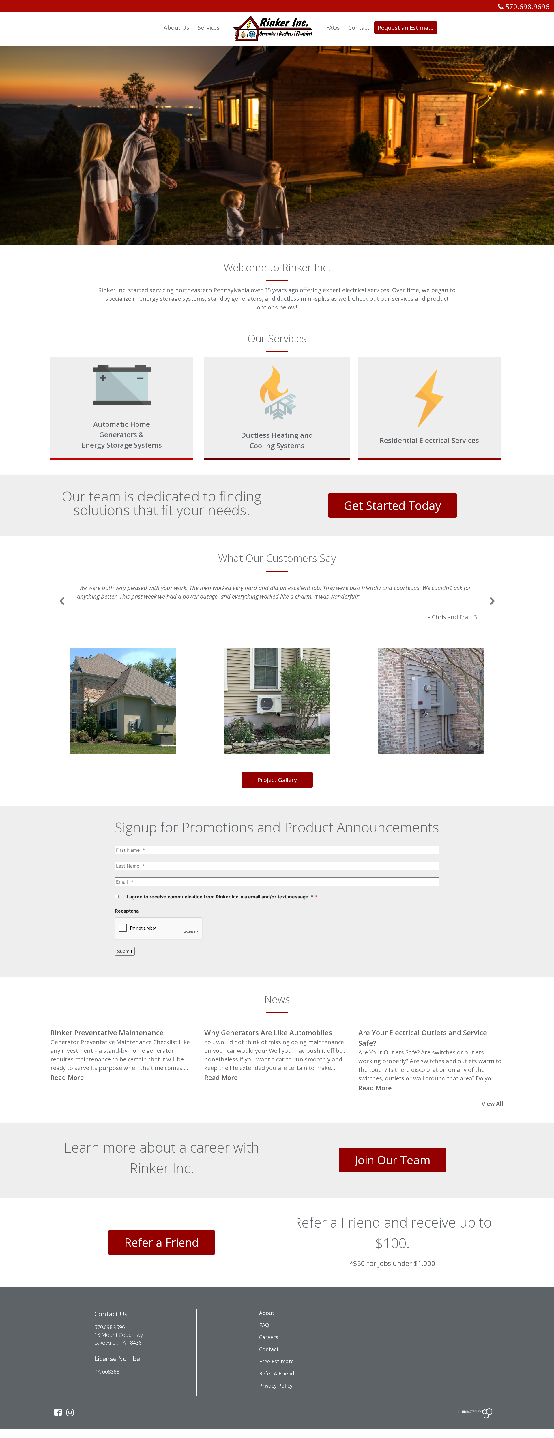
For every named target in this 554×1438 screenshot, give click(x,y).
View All (493, 1121)
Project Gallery (277, 797)
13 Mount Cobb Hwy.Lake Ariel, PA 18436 (119, 1356)
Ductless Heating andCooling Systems (277, 440)
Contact (269, 1366)
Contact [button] (358, 27)
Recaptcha (127, 928)
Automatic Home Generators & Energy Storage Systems (122, 434)
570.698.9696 (527, 6)
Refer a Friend (161, 1260)
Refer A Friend (276, 1390)
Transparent (137, 27)
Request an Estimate (406, 27)
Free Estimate (276, 1378)
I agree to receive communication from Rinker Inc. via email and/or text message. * (222, 914)
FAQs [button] (333, 27)
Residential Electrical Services (429, 440)
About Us (176, 27)
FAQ (264, 1342)
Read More (68, 1094)
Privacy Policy (276, 1402)
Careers (268, 1354)
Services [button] (209, 27)
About (266, 1330)
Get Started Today (392, 505)
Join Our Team (393, 1177)
